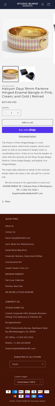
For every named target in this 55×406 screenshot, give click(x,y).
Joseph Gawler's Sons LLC (17, 268)
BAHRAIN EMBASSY (14, 274)
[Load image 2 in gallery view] (27, 74)
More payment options (27, 136)
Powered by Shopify (38, 401)
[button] (5, 4)
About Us (9, 226)
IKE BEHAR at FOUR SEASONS (19, 292)
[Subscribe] (42, 364)
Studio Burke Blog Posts (16, 250)
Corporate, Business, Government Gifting (23, 256)
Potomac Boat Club (14, 286)
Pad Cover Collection (14, 280)
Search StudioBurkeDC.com (17, 238)
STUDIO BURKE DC (23, 401)
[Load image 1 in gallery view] (10, 74)
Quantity (5, 107)
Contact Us (10, 232)
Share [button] (7, 201)
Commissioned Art (13, 262)
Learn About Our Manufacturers (19, 244)
